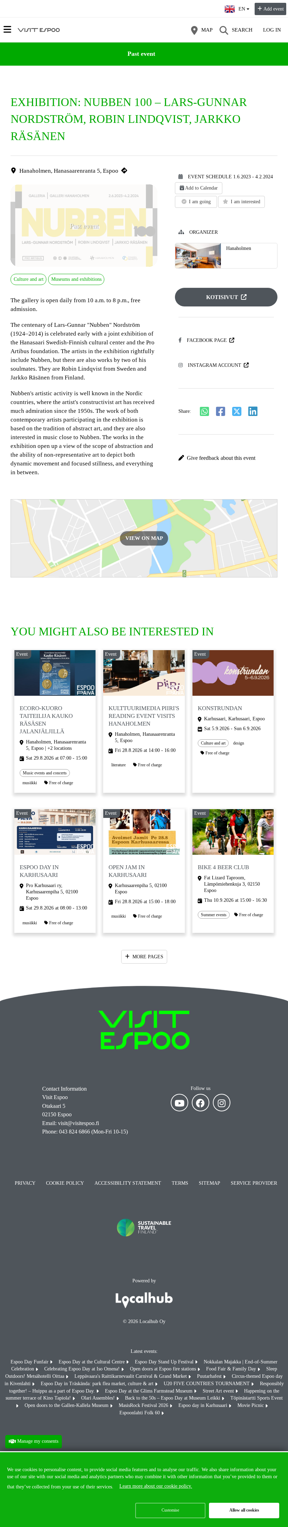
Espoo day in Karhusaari (203, 1405)
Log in (272, 30)
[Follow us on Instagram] (221, 1102)
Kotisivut (222, 297)
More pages (147, 956)
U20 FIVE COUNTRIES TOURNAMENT (207, 1383)
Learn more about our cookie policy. (155, 1486)
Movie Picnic (251, 1405)
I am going (200, 201)
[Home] (39, 30)
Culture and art (29, 279)
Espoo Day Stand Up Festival (165, 1361)
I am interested (245, 201)
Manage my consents (37, 1441)
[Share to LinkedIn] (253, 411)
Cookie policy (65, 1183)
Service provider (254, 1183)
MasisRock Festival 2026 (144, 1405)
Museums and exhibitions (76, 279)
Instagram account (214, 365)
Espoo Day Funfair (30, 1361)
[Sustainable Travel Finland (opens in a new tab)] (144, 1243)
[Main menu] (7, 29)
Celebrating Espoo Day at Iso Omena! (82, 1368)
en (243, 7)
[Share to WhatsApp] (204, 411)
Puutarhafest (210, 1376)
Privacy (25, 1183)
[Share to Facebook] (220, 411)
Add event (273, 9)
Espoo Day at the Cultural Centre (92, 1361)
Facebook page (207, 340)
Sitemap (209, 1183)
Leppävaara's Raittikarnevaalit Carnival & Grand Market (131, 1376)
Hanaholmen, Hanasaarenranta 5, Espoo (68, 170)
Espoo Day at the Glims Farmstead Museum (149, 1391)
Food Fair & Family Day (231, 1368)
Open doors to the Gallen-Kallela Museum (67, 1405)
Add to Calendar (201, 188)
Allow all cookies (244, 1510)
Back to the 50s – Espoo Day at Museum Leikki (173, 1398)
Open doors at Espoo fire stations (163, 1368)
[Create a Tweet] (237, 411)
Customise (170, 1510)
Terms (180, 1183)
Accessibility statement (127, 1183)
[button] (226, 458)
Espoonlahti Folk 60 (140, 1412)
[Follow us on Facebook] (200, 1102)
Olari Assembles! (98, 1398)
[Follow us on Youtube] (179, 1102)
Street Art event (219, 1391)
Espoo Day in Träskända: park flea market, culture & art (98, 1383)
